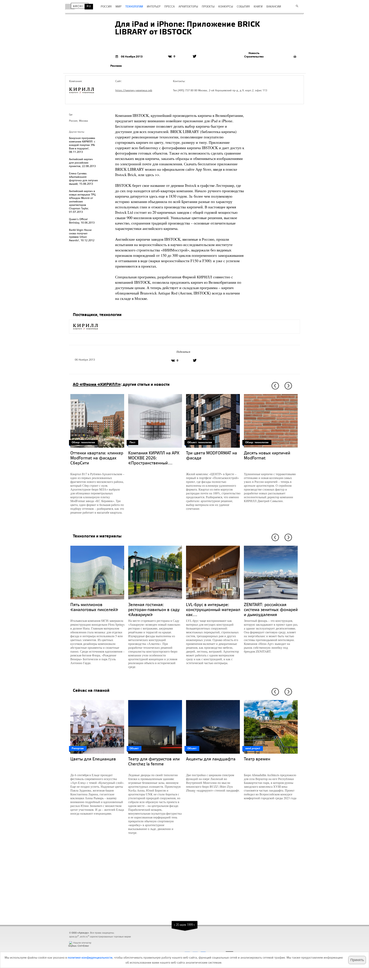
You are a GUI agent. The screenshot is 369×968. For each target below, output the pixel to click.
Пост (132, 442)
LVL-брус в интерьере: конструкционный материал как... (213, 609)
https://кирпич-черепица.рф (133, 90)
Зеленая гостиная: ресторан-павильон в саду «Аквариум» (154, 609)
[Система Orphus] (77, 939)
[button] (274, 386)
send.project (252, 748)
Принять (357, 960)
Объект (134, 748)
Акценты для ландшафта (210, 759)
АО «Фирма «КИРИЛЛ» (97, 384)
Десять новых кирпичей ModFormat (267, 455)
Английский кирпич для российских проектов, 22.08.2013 (82, 162)
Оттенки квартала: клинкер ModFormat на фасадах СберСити (96, 458)
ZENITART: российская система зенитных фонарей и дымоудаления (271, 609)
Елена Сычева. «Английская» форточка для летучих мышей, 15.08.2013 (83, 178)
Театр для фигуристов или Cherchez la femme (154, 761)
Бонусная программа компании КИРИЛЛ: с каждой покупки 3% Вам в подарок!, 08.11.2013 (82, 145)
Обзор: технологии (83, 442)
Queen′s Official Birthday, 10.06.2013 (82, 220)
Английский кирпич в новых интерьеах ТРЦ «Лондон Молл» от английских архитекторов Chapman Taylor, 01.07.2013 (82, 201)
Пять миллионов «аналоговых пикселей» (94, 606)
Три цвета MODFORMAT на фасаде (211, 455)
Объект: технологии (199, 442)
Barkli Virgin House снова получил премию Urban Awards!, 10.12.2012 (81, 235)
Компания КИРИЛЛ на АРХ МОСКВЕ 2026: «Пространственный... (153, 458)
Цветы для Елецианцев (93, 759)
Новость (253, 53)
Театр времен (257, 759)
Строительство (254, 56)
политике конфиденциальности (90, 957)
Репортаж (78, 748)
